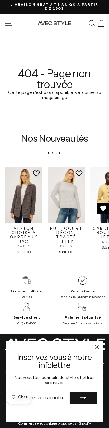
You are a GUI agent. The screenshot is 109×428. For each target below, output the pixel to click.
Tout (54, 153)
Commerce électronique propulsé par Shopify (54, 423)
